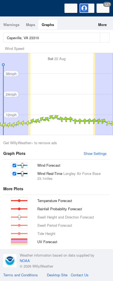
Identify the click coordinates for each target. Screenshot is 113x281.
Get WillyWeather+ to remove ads (30, 142)
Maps (30, 24)
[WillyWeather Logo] (12, 8)
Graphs (48, 24)
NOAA (25, 260)
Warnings (11, 24)
